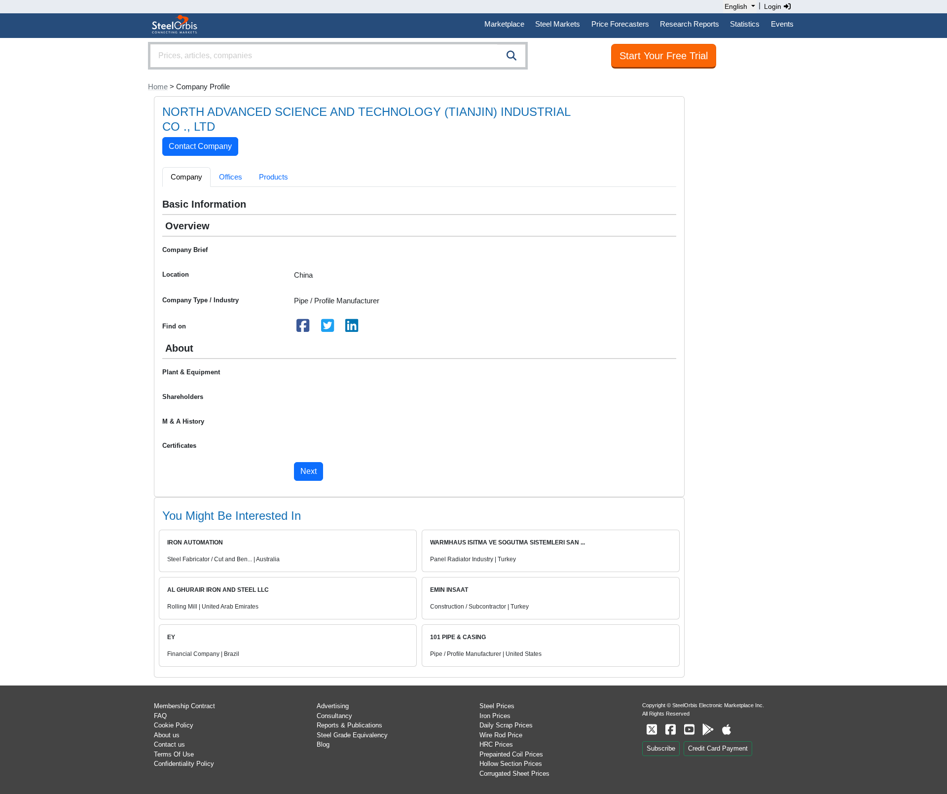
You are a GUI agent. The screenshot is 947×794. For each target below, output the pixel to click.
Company (186, 177)
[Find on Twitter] (327, 328)
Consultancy (334, 716)
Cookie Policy (173, 725)
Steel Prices (496, 706)
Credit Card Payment (718, 748)
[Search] (511, 56)
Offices (230, 177)
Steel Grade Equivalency (352, 735)
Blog (323, 744)
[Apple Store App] (726, 729)
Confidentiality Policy (184, 763)
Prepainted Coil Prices (511, 754)
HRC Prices (496, 744)
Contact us (169, 744)
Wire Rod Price (500, 735)
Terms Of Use (174, 754)
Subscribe (661, 748)
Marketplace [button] (504, 24)
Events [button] (782, 24)
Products (273, 177)
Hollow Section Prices (510, 763)
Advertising (333, 706)
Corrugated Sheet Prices (514, 773)
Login (773, 6)
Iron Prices (494, 716)
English (736, 6)
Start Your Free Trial (663, 55)
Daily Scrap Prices (506, 725)
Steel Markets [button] (557, 24)
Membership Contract (184, 706)
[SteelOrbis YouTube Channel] (689, 729)
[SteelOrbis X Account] (651, 729)
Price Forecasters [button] (620, 24)
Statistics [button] (745, 24)
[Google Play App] (707, 729)
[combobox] (338, 56)
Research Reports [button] (689, 24)
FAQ (160, 716)
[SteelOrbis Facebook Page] (670, 729)
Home (158, 86)
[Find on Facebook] (303, 328)
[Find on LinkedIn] (352, 328)
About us (167, 735)
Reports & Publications (349, 725)
